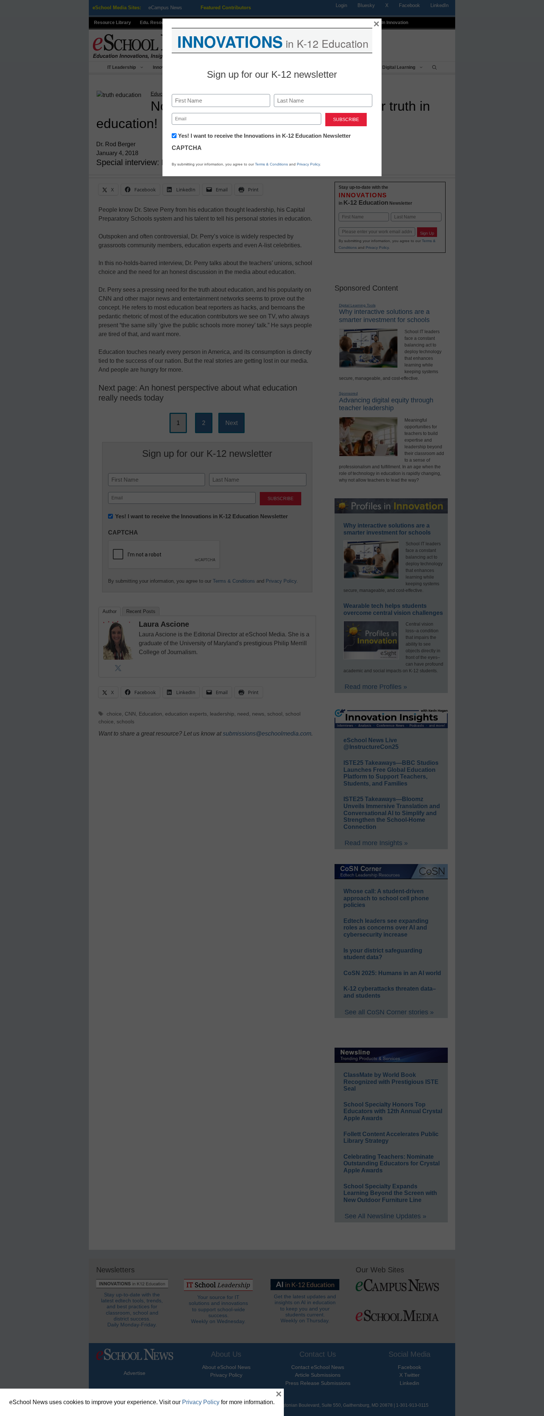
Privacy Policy (308, 164)
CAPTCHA (187, 148)
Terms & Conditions (271, 164)
